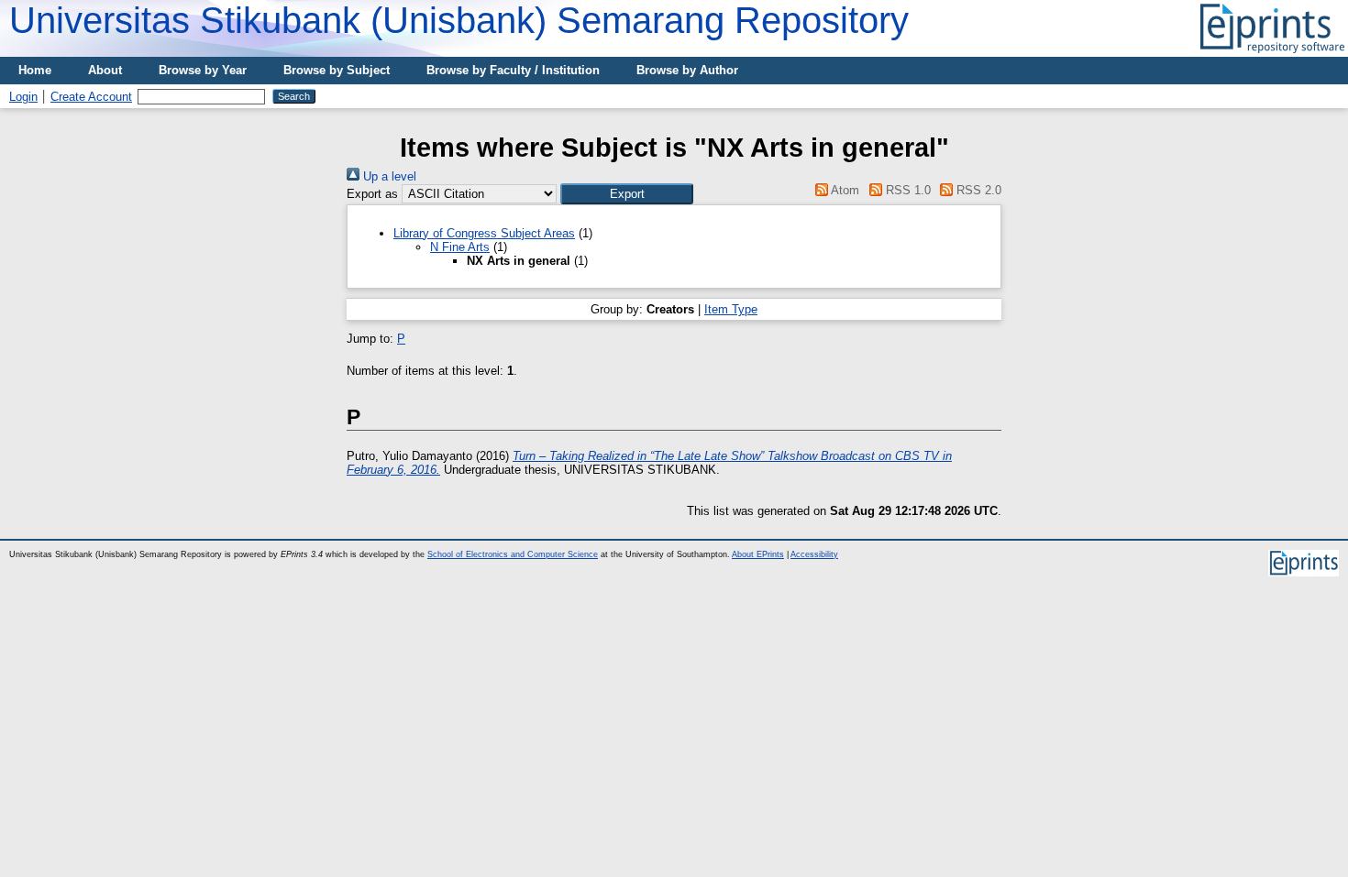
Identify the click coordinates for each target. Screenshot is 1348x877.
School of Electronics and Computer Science (512, 554)
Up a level (387, 176)
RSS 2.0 (977, 190)
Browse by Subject (336, 70)
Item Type (730, 309)
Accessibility (814, 554)
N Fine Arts (460, 247)
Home (34, 70)
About (105, 70)
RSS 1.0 (906, 190)
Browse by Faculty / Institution (513, 70)
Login (23, 97)
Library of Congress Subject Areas (484, 233)
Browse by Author (687, 70)
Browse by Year (203, 70)
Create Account (91, 97)
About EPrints (758, 554)
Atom (843, 190)
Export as (372, 194)
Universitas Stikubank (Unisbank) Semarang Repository (459, 20)
